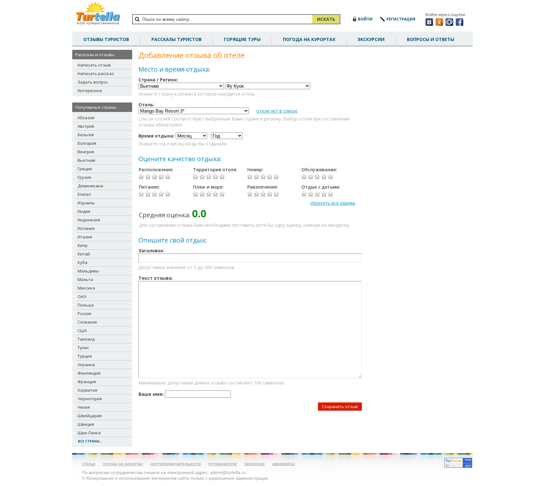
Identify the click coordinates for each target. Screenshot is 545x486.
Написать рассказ (96, 73)
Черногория (90, 398)
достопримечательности (175, 463)
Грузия (84, 177)
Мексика (86, 288)
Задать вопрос (93, 82)
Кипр (83, 245)
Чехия (84, 407)
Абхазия (86, 117)
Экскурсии (371, 39)
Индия (84, 211)
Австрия (86, 126)
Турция (85, 356)
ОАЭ (82, 296)
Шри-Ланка (89, 433)
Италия (85, 237)
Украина (86, 364)
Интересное (90, 90)
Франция (87, 381)
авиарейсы (283, 463)
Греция (85, 169)
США (82, 330)
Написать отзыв (94, 65)
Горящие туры (242, 39)
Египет (84, 194)
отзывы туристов (106, 39)
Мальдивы (88, 271)
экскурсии (254, 463)
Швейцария (90, 416)
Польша (86, 305)
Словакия (87, 322)
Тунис (83, 347)
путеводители (222, 463)
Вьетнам (86, 160)
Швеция (86, 424)
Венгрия (86, 152)
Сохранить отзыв (340, 406)
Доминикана (90, 186)
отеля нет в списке (276, 111)
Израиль (86, 203)
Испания (86, 228)
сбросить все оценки (332, 203)
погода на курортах (309, 39)
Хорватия (87, 390)
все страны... (90, 441)
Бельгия (86, 135)
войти (365, 19)
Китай (84, 254)
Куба (82, 262)
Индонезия (89, 220)
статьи (88, 463)
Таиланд (86, 339)
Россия (84, 313)
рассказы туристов (176, 39)
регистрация (400, 19)
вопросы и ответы (430, 39)
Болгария (87, 143)
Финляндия (89, 373)
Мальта (85, 279)
